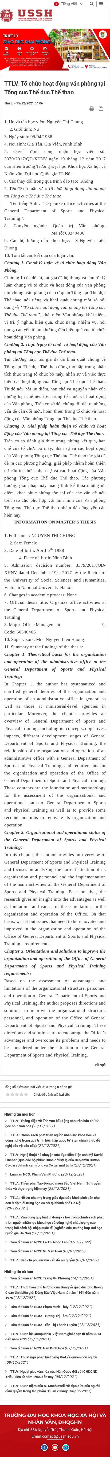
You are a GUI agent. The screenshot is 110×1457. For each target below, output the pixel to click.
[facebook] (44, 1447)
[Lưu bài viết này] (101, 108)
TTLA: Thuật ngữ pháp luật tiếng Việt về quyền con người (53, 1357)
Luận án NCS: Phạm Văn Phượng (35, 1174)
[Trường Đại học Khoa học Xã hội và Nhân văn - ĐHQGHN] (6, 15)
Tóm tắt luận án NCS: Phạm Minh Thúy (39, 1307)
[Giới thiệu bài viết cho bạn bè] (85, 108)
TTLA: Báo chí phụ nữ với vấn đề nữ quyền (42, 1260)
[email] (65, 1447)
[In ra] (92, 108)
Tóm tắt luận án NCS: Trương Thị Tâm (39, 1316)
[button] (65, 4)
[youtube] (55, 1447)
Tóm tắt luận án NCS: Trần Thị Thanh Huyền (43, 1325)
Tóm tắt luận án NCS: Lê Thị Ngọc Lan (39, 1242)
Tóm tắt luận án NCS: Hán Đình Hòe (37, 1348)
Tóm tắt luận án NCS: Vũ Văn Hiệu (36, 1251)
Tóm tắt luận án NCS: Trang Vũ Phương (40, 1278)
